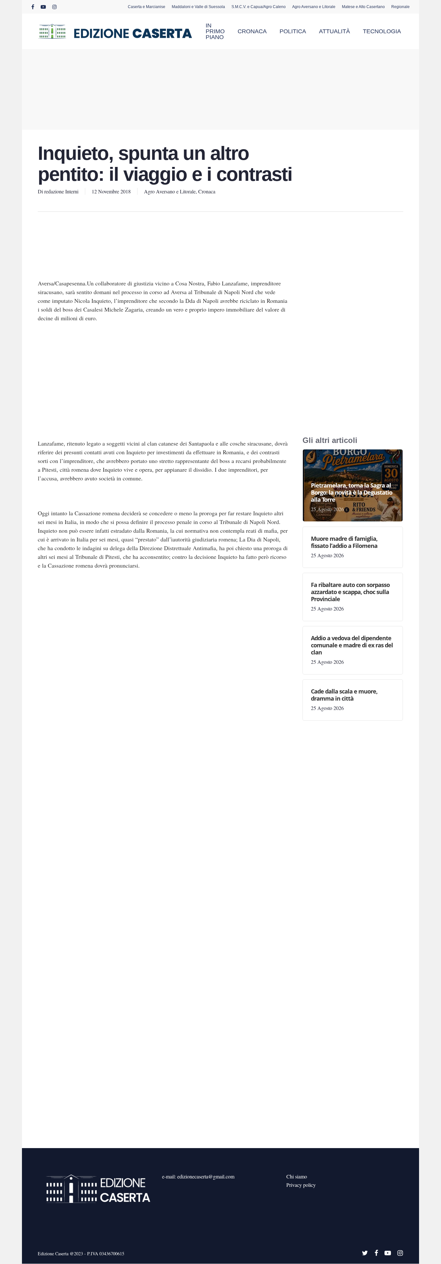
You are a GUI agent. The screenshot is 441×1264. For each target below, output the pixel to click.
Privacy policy (301, 1184)
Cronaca (206, 191)
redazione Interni (61, 191)
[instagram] (54, 7)
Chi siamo (296, 1176)
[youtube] (43, 7)
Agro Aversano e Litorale (170, 191)
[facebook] (32, 7)
